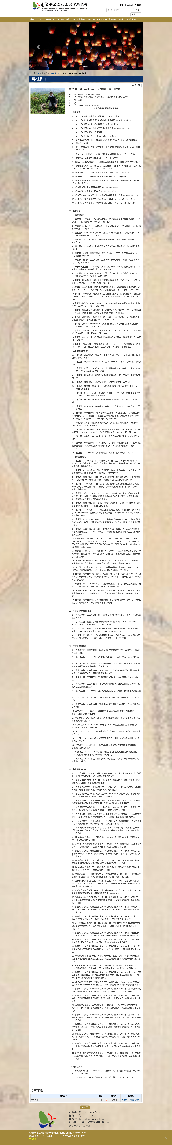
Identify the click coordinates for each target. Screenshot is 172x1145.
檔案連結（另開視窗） (131, 1100)
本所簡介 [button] (49, 19)
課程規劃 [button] (59, 19)
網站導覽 (137, 5)
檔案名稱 (63, 1096)
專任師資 (55, 73)
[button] (37, 46)
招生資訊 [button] (80, 19)
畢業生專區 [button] (101, 19)
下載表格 (91, 19)
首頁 (121, 5)
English (128, 5)
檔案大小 (114, 1096)
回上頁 (137, 85)
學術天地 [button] (70, 19)
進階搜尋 (135, 14)
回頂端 (165, 1138)
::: (140, 2)
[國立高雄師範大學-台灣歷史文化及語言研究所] (62, 6)
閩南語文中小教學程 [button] (126, 19)
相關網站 (113, 19)
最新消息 (39, 19)
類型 (100, 1096)
